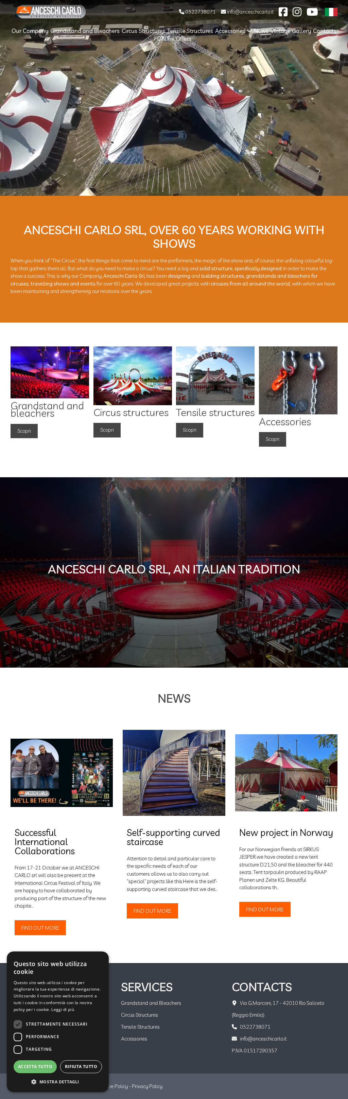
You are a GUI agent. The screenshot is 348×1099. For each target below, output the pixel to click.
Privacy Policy (147, 1086)
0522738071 (200, 11)
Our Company (30, 30)
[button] (58, 1081)
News (261, 30)
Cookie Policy (113, 1086)
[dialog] (58, 1021)
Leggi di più (62, 1009)
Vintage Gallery (291, 30)
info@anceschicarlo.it (250, 11)
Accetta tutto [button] (35, 1066)
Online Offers (174, 38)
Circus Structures (143, 30)
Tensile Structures (190, 30)
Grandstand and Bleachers (85, 30)
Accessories (231, 30)
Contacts (324, 30)
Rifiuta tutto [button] (81, 1066)
